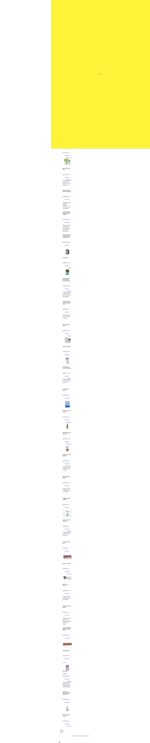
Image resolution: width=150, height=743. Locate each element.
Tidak (87, 738)
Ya (85, 738)
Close (62, 731)
